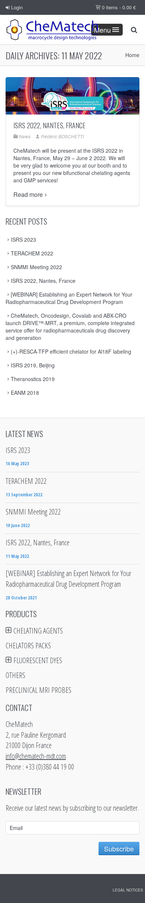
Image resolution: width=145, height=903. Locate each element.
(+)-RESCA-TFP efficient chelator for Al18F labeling (71, 351)
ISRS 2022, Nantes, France (49, 125)
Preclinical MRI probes (38, 690)
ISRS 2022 (104, 150)
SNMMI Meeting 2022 (36, 267)
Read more (28, 194)
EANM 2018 (25, 392)
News (24, 136)
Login (16, 7)
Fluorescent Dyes (37, 660)
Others (15, 675)
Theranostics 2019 (33, 379)
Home (132, 55)
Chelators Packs (28, 646)
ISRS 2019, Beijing (33, 365)
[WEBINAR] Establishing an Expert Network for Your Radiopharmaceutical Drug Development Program (69, 298)
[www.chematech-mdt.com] (52, 29)
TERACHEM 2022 (32, 253)
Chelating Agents (38, 631)
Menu (102, 29)
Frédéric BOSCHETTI (62, 136)
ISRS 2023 (23, 239)
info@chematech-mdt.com (36, 756)
